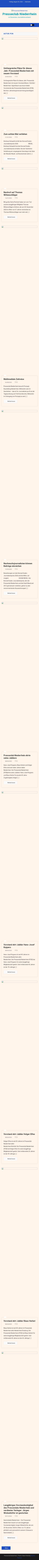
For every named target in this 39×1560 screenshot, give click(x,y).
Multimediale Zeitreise (14, 379)
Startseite (27, 2)
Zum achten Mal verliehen (15, 134)
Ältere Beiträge (8, 1548)
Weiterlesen (11, 98)
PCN (16, 76)
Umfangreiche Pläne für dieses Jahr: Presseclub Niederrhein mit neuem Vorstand (19, 71)
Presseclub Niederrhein (19, 14)
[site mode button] (32, 25)
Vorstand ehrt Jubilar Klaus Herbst (19, 1321)
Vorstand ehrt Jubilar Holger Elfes (19, 1134)
